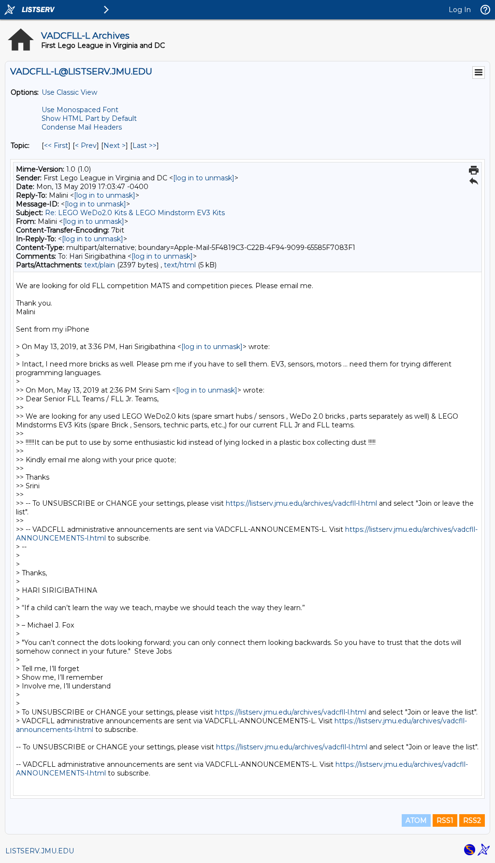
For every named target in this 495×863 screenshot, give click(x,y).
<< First (56, 145)
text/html (180, 265)
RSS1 (445, 820)
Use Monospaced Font (80, 109)
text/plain (99, 265)
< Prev (86, 145)
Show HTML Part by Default (89, 118)
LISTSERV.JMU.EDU (39, 851)
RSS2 (472, 820)
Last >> (144, 145)
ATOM (416, 820)
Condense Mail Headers (82, 127)
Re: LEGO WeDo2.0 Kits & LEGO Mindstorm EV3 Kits (135, 212)
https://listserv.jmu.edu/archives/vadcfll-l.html (301, 503)
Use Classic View (69, 92)
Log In (460, 9)
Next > (114, 145)
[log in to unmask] (203, 178)
